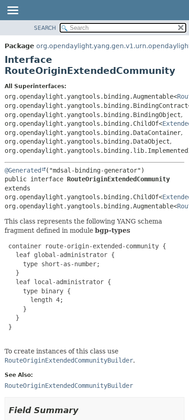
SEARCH (45, 28)
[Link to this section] (85, 410)
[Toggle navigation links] (12, 11)
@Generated (23, 170)
